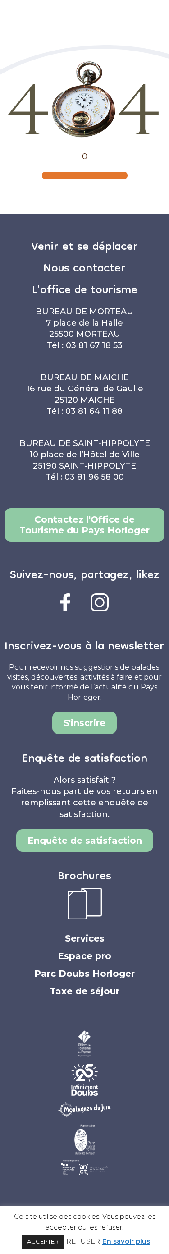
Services (85, 938)
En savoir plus (126, 1241)
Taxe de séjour (84, 991)
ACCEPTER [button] (43, 1241)
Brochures (84, 877)
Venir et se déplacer (84, 247)
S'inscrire (84, 722)
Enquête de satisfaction (84, 840)
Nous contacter (84, 269)
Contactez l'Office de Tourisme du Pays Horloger (84, 525)
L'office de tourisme (84, 291)
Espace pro (84, 956)
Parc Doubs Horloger (84, 973)
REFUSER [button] (83, 1241)
